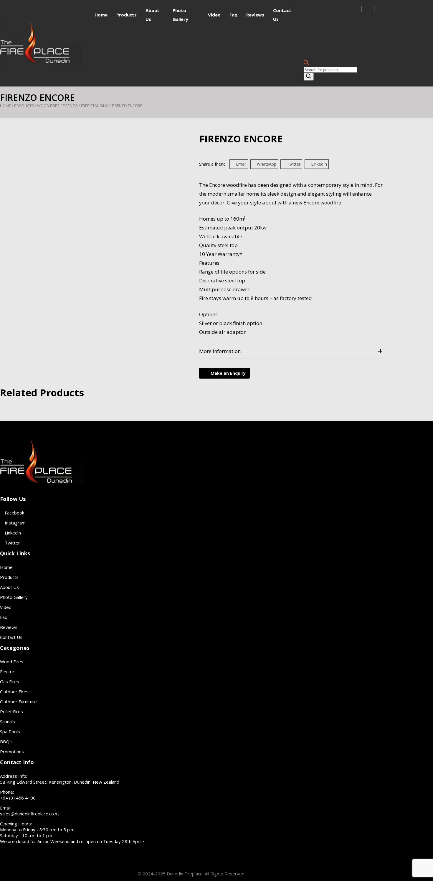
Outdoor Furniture (18, 702)
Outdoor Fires (14, 692)
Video (214, 15)
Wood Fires (48, 105)
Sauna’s (7, 722)
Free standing (95, 105)
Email (241, 164)
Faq (233, 15)
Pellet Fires (11, 712)
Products (126, 15)
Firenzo (70, 105)
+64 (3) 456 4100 (18, 798)
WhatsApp (266, 164)
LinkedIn (319, 164)
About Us (9, 587)
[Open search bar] (306, 63)
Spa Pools (10, 732)
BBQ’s (6, 742)
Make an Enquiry (228, 373)
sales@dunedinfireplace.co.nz (30, 814)
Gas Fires (9, 682)
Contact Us (11, 637)
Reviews (255, 15)
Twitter (293, 164)
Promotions (12, 752)
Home (101, 15)
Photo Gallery (14, 597)
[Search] (309, 77)
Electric (7, 672)
